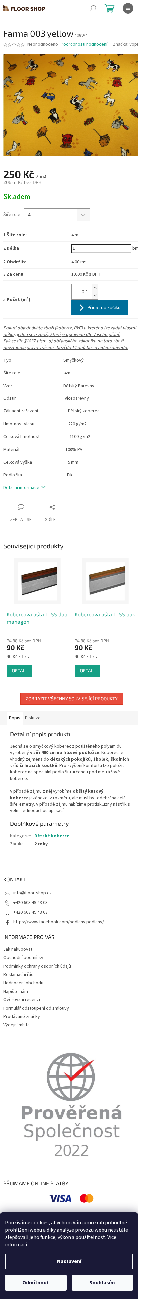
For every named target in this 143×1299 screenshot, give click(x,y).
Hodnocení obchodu (23, 983)
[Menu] (128, 8)
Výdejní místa (16, 1025)
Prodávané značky (21, 1016)
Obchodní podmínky (23, 957)
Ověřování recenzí (21, 999)
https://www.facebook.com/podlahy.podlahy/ (58, 922)
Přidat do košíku (104, 307)
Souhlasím (102, 1282)
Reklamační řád (18, 974)
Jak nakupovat (17, 949)
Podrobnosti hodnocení (84, 45)
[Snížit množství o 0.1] (95, 295)
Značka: (125, 44)
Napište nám (15, 991)
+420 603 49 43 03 (30, 902)
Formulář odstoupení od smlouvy (36, 1008)
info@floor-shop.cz (32, 893)
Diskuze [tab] (33, 718)
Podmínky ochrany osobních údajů (37, 966)
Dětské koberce (51, 836)
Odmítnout (35, 1282)
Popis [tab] (14, 718)
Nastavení (69, 1261)
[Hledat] (93, 8)
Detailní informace (21, 487)
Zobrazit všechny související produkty (72, 698)
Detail (19, 670)
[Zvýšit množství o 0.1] (95, 288)
